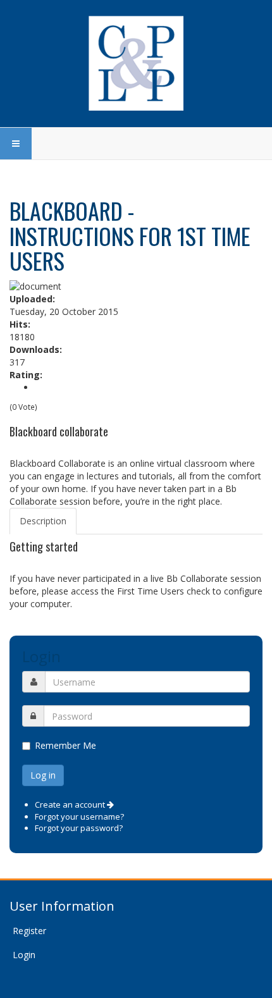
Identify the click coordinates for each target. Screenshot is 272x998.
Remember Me (65, 745)
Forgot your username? (79, 816)
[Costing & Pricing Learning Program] (136, 63)
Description (43, 521)
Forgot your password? (79, 828)
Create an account (71, 804)
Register (29, 931)
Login (24, 955)
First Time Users (150, 591)
